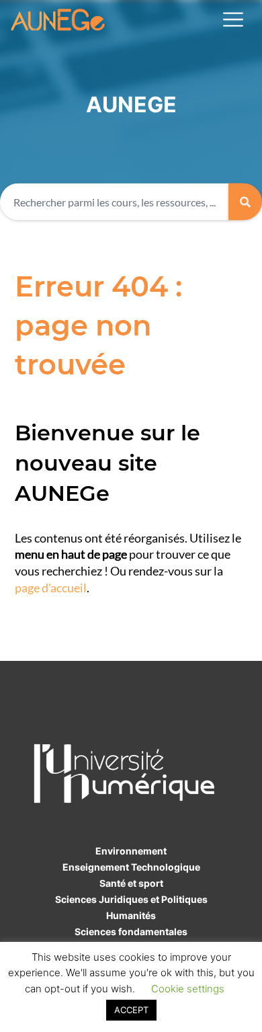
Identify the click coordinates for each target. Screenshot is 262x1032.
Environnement (131, 851)
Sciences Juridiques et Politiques (131, 899)
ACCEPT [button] (131, 1009)
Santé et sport (131, 883)
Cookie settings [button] (187, 988)
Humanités (131, 915)
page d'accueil (51, 588)
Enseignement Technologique (131, 867)
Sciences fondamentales (131, 931)
